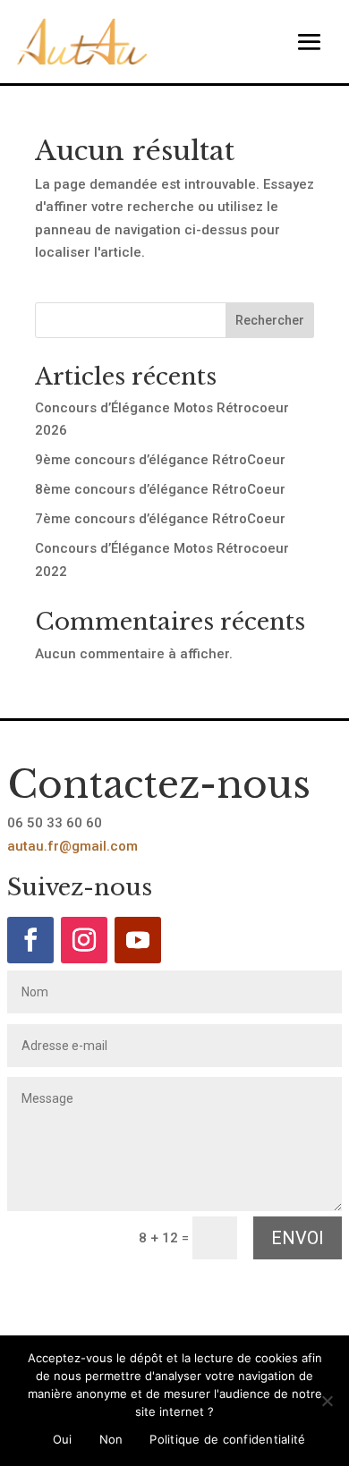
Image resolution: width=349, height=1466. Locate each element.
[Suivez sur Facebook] (30, 940)
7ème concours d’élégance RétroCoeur (160, 519)
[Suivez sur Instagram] (84, 940)
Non (111, 1439)
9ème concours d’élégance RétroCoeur (160, 460)
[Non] (327, 1401)
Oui (62, 1439)
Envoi (297, 1238)
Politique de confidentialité (227, 1439)
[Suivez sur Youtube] (138, 940)
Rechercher (269, 320)
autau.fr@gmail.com (72, 846)
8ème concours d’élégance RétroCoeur (160, 489)
